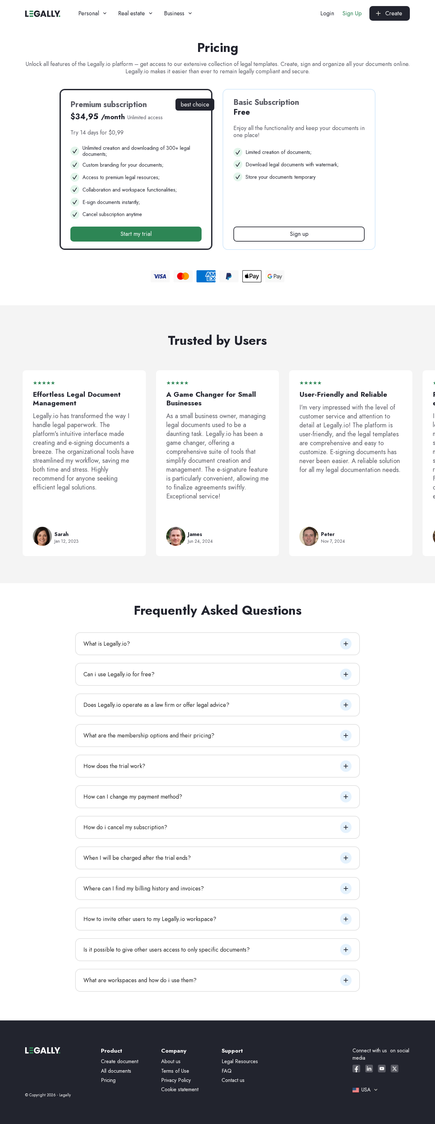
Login (327, 13)
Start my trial (136, 234)
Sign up (299, 234)
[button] (93, 13)
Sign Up (352, 13)
